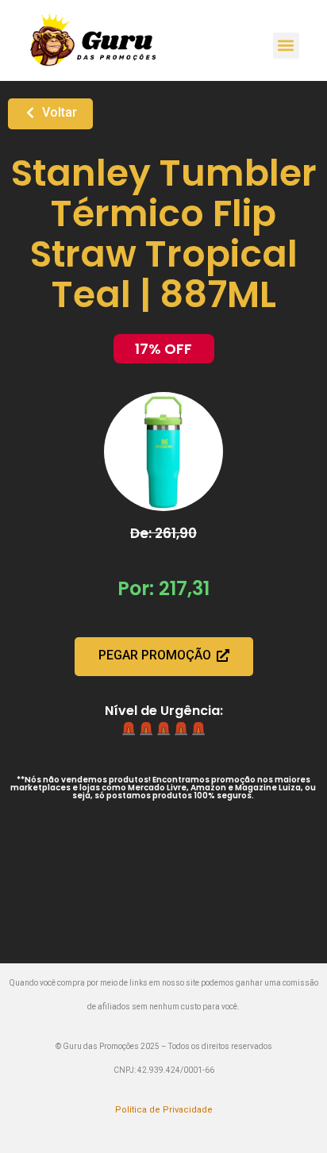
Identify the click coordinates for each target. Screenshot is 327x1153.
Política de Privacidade (164, 1110)
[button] (286, 46)
